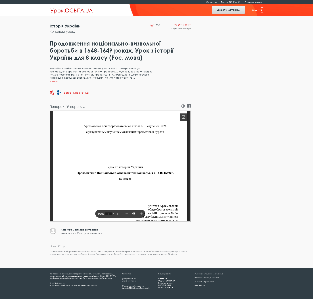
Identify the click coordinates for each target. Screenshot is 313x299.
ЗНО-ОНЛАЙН (164, 285)
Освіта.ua (211, 2)
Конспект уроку (63, 31)
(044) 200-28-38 (129, 279)
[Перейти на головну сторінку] (72, 10)
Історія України (65, 25)
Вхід (254, 9)
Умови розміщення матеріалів (209, 274)
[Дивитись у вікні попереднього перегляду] (52, 92)
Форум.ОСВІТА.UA (231, 2)
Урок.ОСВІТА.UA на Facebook (135, 288)
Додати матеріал (228, 9)
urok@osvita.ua (129, 281)
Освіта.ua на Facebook (133, 286)
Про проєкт (200, 286)
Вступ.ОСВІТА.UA (165, 287)
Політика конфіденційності (207, 278)
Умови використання (204, 282)
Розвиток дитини (253, 2)
